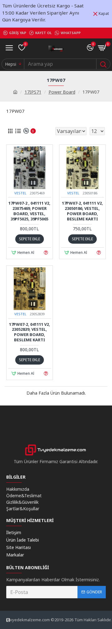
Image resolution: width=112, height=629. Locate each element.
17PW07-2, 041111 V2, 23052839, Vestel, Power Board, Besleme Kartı (29, 332)
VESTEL (20, 193)
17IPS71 (33, 92)
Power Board (62, 92)
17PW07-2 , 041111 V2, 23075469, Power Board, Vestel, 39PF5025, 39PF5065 (29, 211)
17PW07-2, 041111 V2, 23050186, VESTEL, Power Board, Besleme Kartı (82, 211)
